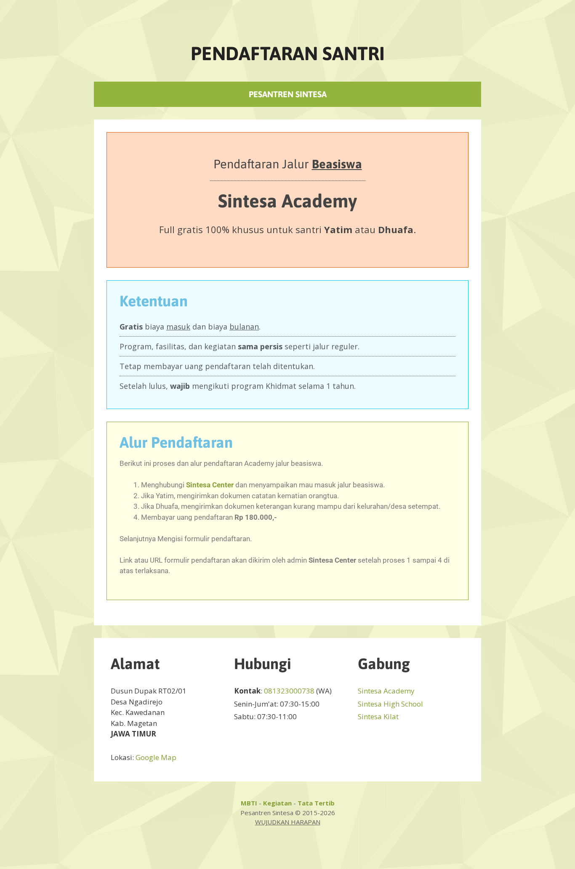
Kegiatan (277, 803)
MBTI (249, 803)
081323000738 (289, 691)
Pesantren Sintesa (288, 94)
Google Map (156, 757)
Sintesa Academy (386, 691)
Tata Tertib (316, 803)
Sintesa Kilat (378, 716)
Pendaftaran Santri (288, 53)
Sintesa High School (390, 704)
